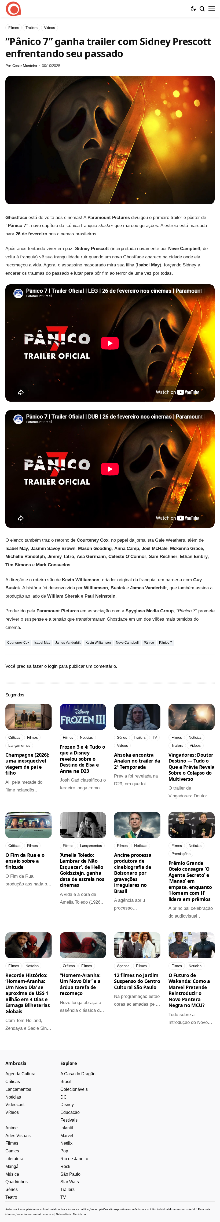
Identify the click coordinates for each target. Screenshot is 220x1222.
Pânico (149, 642)
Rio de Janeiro (74, 1158)
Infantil (66, 1128)
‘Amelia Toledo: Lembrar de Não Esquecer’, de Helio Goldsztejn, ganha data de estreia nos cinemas (82, 870)
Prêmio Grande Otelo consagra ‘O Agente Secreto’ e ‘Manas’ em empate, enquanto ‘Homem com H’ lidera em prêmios (190, 881)
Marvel (66, 1135)
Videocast (14, 1104)
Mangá (12, 1166)
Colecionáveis (74, 1089)
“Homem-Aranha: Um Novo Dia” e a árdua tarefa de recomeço (80, 984)
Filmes (11, 1143)
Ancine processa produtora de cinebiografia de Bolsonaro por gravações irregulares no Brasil (133, 873)
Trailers (67, 1189)
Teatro (11, 1197)
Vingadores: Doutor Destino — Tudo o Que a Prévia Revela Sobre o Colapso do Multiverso (191, 767)
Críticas (12, 1081)
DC (63, 1097)
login (52, 666)
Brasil (65, 1081)
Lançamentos (18, 1089)
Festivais (69, 1120)
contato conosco (43, 1214)
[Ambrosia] (13, 9)
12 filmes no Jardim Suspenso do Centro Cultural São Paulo (137, 981)
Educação (70, 1112)
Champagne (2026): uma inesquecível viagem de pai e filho (27, 764)
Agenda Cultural (20, 1074)
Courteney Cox (18, 642)
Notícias (13, 1097)
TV (63, 1197)
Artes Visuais (18, 1135)
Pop (64, 1151)
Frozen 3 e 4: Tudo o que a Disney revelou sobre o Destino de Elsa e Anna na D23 (82, 759)
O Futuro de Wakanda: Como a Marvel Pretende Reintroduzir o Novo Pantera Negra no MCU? (189, 990)
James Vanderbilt (67, 642)
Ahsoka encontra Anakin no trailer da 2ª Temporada (137, 761)
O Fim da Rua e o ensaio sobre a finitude (24, 861)
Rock (65, 1166)
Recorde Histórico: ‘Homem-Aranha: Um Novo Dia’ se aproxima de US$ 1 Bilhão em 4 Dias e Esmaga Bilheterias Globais (27, 993)
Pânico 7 (165, 642)
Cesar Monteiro (24, 65)
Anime (11, 1128)
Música (12, 1174)
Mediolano (79, 1214)
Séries (11, 1189)
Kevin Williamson (98, 642)
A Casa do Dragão (78, 1074)
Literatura (14, 1158)
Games (12, 1151)
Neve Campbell (127, 642)
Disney (67, 1104)
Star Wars (69, 1181)
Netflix (66, 1143)
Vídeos (12, 1112)
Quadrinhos (16, 1181)
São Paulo (70, 1174)
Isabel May (42, 642)
